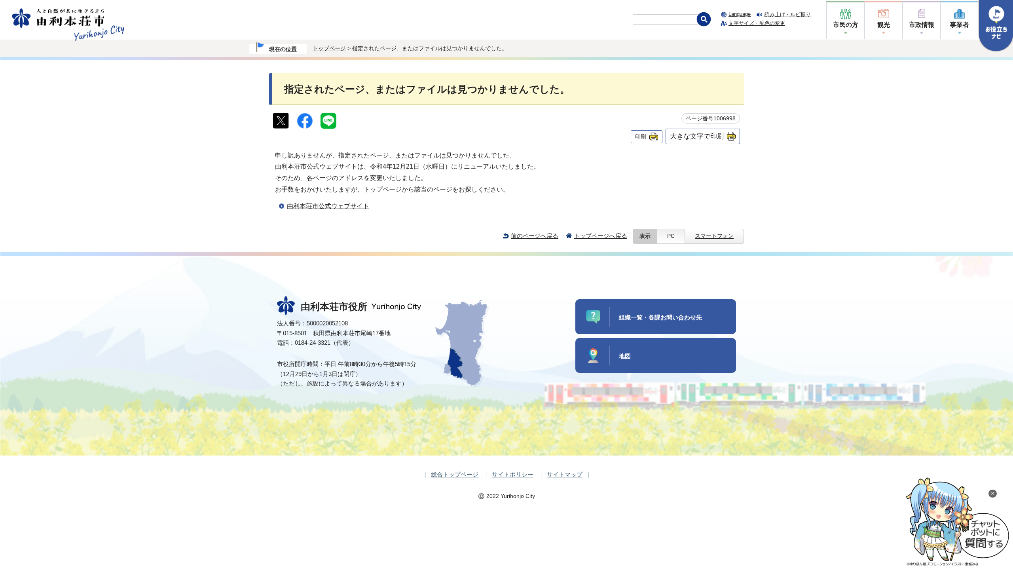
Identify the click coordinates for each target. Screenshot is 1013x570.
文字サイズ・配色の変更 (756, 23)
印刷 (640, 136)
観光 (883, 24)
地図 (625, 356)
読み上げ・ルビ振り (787, 14)
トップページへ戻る (600, 235)
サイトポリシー (512, 474)
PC (671, 236)
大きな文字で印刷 (697, 136)
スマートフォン (714, 236)
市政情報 (921, 24)
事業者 (959, 24)
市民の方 (845, 24)
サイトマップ (564, 474)
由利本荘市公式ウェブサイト (328, 206)
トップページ (329, 48)
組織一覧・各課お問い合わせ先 (660, 317)
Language (739, 14)
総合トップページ (454, 474)
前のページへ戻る (534, 235)
